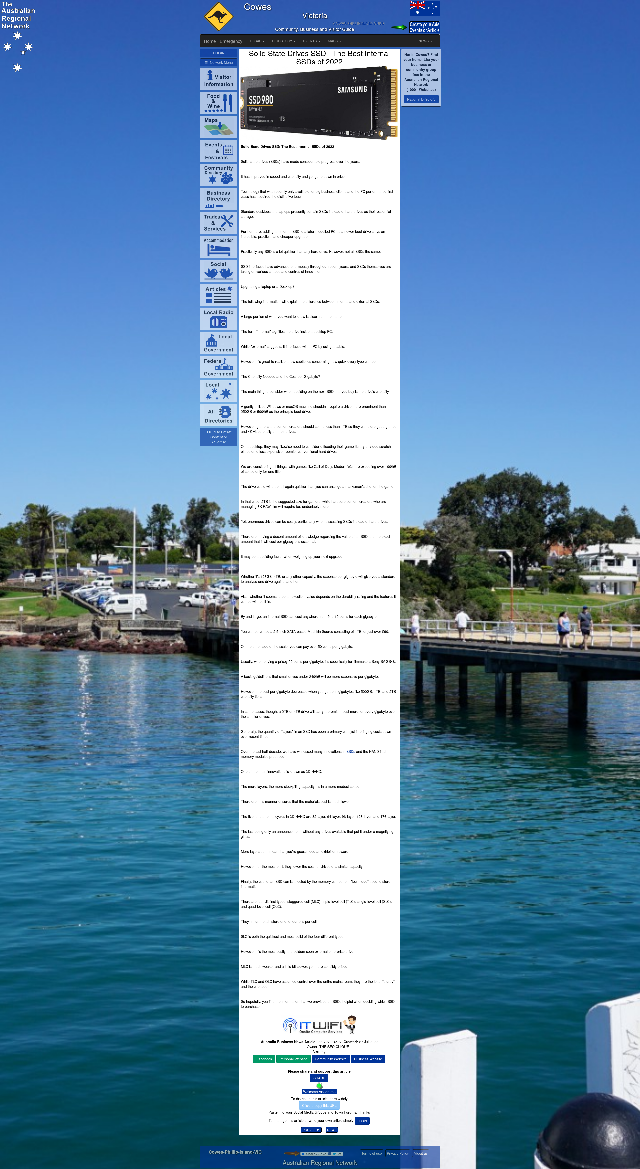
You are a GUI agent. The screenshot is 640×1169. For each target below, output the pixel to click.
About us (421, 1154)
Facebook (264, 1059)
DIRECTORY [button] (282, 41)
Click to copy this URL (319, 1105)
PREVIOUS (311, 1130)
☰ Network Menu (219, 62)
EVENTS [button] (310, 41)
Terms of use (372, 1154)
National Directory (421, 99)
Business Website (368, 1059)
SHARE (319, 1078)
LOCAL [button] (256, 41)
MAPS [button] (333, 41)
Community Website (331, 1059)
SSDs (350, 751)
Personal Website (294, 1059)
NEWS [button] (424, 41)
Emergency (231, 41)
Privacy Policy (398, 1154)
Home (210, 41)
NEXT (331, 1130)
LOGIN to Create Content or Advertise (219, 437)
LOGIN (362, 1121)
